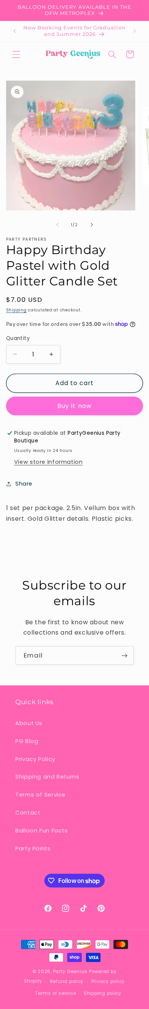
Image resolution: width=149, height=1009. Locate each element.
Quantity (18, 338)
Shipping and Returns (47, 777)
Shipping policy (102, 993)
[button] (16, 54)
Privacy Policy (35, 759)
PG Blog (26, 741)
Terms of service (55, 993)
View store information (48, 462)
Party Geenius (70, 972)
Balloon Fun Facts (41, 830)
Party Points (33, 848)
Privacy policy (108, 981)
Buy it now (74, 406)
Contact (27, 812)
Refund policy (67, 981)
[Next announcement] (134, 31)
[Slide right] (91, 225)
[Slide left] (57, 225)
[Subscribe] (124, 655)
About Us (28, 723)
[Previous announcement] (14, 31)
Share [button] (23, 483)
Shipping (16, 310)
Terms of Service (40, 794)
